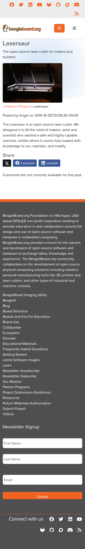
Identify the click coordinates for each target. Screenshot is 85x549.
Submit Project (14, 408)
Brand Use (11, 321)
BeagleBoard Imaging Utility (25, 294)
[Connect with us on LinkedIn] (30, 4)
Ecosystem (11, 332)
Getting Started (15, 354)
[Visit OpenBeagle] (49, 4)
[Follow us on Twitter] (21, 4)
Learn (7, 365)
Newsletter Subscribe (19, 376)
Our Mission (12, 381)
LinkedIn (52, 163)
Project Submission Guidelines (27, 392)
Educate (9, 338)
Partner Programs (16, 386)
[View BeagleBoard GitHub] (58, 4)
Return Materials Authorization (27, 403)
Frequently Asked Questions (25, 348)
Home (11, 106)
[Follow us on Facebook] (12, 4)
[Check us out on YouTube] (39, 4)
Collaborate (12, 327)
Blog (6, 305)
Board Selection (15, 311)
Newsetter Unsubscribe (21, 370)
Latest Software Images (21, 359)
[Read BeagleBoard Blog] (77, 13)
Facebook (27, 163)
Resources (11, 397)
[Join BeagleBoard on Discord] (77, 4)
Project (24, 106)
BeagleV (9, 300)
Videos (8, 413)
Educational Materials (19, 343)
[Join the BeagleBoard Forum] (67, 4)
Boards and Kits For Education (26, 316)
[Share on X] (7, 163)
